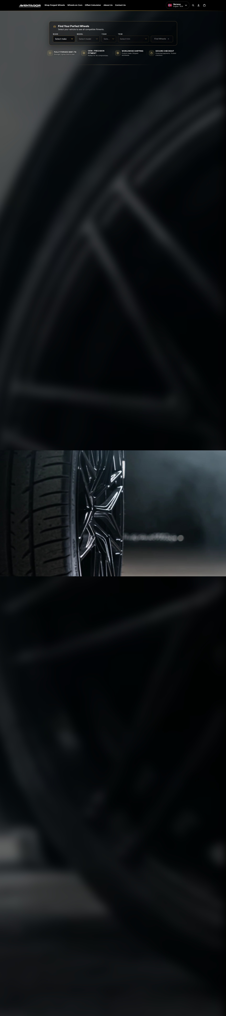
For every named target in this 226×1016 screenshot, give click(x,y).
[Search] (193, 5)
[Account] (198, 5)
